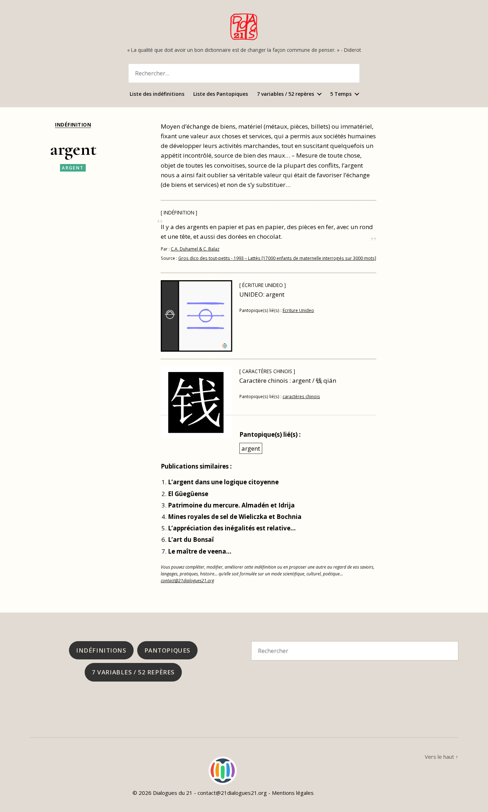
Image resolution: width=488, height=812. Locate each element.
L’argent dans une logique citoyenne (223, 482)
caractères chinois (301, 396)
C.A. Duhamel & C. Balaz (195, 249)
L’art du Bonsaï (191, 539)
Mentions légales (293, 792)
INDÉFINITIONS (101, 650)
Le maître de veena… (199, 551)
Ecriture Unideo (298, 310)
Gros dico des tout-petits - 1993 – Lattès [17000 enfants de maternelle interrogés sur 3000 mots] (277, 258)
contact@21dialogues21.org (187, 580)
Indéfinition (73, 125)
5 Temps (341, 94)
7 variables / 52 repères (285, 94)
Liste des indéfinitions (157, 94)
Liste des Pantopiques (220, 94)
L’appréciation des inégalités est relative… (232, 528)
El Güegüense (188, 494)
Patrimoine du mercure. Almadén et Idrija (231, 505)
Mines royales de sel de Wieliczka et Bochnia (235, 517)
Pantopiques (167, 650)
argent (73, 168)
